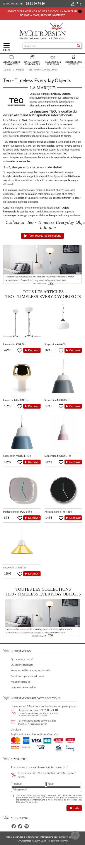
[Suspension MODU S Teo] (63, 378)
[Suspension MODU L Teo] (63, 434)
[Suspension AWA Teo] (63, 322)
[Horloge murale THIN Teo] (63, 489)
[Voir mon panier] (79, 3)
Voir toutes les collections (45, 235)
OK (77, 808)
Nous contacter (13, 4)
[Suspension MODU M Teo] (22, 434)
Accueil (7, 70)
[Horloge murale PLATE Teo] (22, 489)
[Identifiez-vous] (73, 3)
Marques (20, 70)
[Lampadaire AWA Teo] (22, 322)
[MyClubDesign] (42, 31)
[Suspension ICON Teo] (22, 545)
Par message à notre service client (37, 720)
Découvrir (33, 350)
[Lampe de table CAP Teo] (22, 378)
